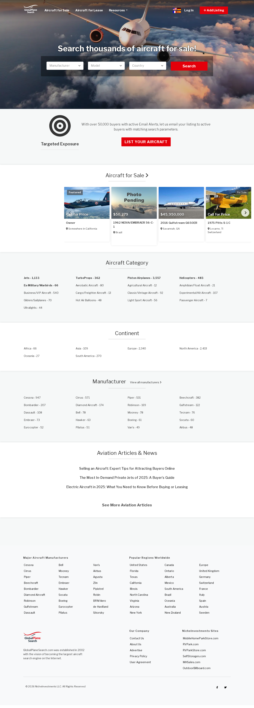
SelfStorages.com (194, 656)
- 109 (82, 348)
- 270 (89, 355)
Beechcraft (31, 582)
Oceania (170, 600)
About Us (135, 644)
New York (136, 612)
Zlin (95, 582)
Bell (61, 565)
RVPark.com (191, 644)
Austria (203, 606)
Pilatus (63, 612)
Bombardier (31, 588)
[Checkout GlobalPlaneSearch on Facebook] (217, 687)
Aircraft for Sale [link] (56, 10)
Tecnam (64, 576)
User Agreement (140, 662)
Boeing (63, 600)
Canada (169, 565)
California (136, 582)
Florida (134, 570)
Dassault (29, 612)
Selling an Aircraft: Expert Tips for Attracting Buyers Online (127, 468)
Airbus (97, 570)
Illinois (134, 588)
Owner (70, 223)
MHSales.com (191, 662)
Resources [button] (117, 10)
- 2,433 (193, 348)
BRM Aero (99, 600)
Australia (170, 606)
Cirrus (27, 570)
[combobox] (64, 66)
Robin (96, 594)
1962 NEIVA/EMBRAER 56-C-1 (133, 224)
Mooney (64, 570)
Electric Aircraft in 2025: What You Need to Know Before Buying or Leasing (127, 487)
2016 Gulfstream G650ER (178, 223)
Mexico (169, 582)
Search (189, 66)
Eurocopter (66, 606)
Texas (134, 576)
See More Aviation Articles (127, 505)
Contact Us (137, 638)
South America (174, 588)
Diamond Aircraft (34, 594)
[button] (214, 10)
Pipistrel (98, 588)
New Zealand (173, 612)
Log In (189, 10)
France (203, 588)
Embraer (64, 582)
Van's (96, 565)
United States (138, 565)
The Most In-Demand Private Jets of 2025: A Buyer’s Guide (127, 478)
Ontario (169, 570)
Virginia (134, 600)
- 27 (31, 355)
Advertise (136, 650)
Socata (63, 594)
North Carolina (139, 594)
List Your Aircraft (146, 142)
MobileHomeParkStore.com (200, 638)
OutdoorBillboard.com (196, 668)
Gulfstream (31, 606)
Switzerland (206, 582)
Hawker (63, 588)
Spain (202, 600)
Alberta (169, 576)
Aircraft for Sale (125, 175)
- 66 (30, 348)
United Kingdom (209, 570)
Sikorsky (98, 612)
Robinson (30, 600)
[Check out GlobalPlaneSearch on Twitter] (226, 687)
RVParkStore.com (194, 650)
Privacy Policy (138, 656)
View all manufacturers (145, 382)
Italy (202, 594)
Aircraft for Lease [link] (89, 10)
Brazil (168, 594)
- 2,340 (137, 348)
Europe (203, 565)
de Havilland (100, 606)
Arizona (134, 606)
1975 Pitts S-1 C (219, 223)
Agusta (97, 576)
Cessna (28, 565)
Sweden (204, 612)
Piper (27, 576)
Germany (204, 576)
